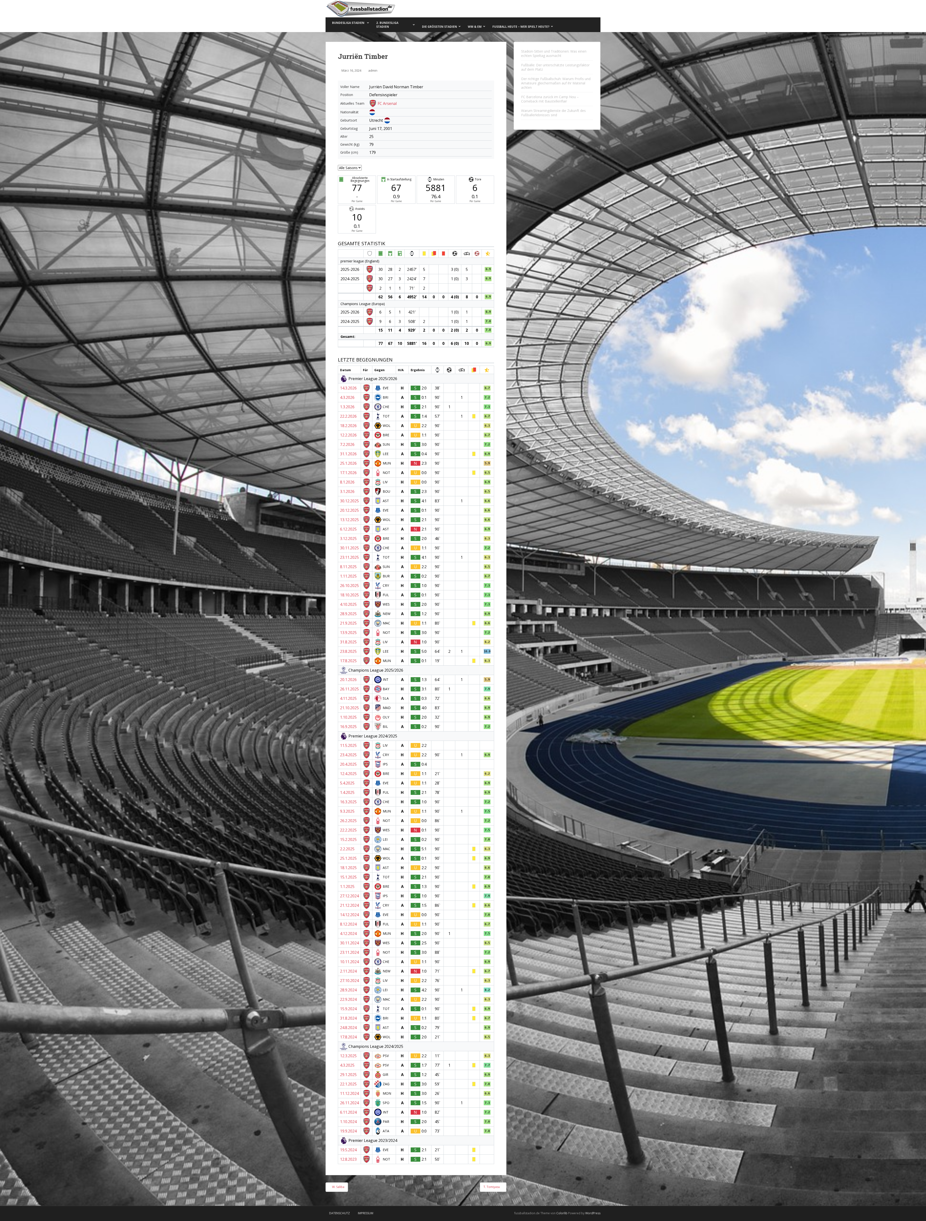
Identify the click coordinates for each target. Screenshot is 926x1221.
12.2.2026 (348, 435)
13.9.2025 (348, 632)
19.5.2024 (348, 1149)
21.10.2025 (349, 707)
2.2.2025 (347, 848)
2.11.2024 (348, 971)
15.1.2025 (348, 877)
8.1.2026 (347, 482)
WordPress (592, 1213)
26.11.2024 (349, 1102)
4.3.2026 (347, 397)
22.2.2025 (348, 830)
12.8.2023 (348, 1159)
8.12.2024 (348, 924)
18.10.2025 (349, 595)
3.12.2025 (348, 538)
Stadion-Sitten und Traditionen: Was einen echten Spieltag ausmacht (553, 53)
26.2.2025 (348, 820)
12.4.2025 (348, 773)
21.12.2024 (349, 905)
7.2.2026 (347, 444)
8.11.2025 (348, 566)
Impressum (365, 1213)
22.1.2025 (348, 1084)
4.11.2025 (348, 698)
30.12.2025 (349, 500)
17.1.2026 (348, 472)
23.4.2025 (348, 754)
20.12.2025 (349, 510)
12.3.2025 (348, 1055)
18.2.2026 (348, 425)
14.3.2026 (348, 388)
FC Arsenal (387, 103)
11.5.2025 (348, 745)
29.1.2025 (348, 1074)
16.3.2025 (348, 801)
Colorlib (561, 1213)
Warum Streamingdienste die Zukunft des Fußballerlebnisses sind (553, 112)
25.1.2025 (348, 858)
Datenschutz (339, 1213)
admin (372, 70)
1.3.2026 (347, 406)
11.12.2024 (349, 1093)
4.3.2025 (347, 1065)
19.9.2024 (348, 1131)
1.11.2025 (348, 576)
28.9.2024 (348, 990)
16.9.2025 (348, 726)
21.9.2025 (348, 623)
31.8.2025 (348, 642)
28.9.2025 (348, 613)
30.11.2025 (349, 548)
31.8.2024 (348, 1018)
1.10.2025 (348, 717)
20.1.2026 (348, 679)
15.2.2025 (348, 839)
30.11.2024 (349, 943)
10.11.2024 (349, 961)
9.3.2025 (347, 811)
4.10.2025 (348, 604)
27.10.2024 (349, 980)
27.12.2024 (349, 896)
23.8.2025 (348, 651)
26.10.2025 (349, 585)
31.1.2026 (348, 453)
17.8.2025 (348, 660)
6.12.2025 (348, 529)
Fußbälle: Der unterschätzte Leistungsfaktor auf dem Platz (555, 67)
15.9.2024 (348, 1008)
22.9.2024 (348, 999)
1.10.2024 (348, 1121)
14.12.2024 (349, 914)
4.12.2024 (348, 933)
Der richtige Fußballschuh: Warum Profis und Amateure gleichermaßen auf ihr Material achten (556, 83)
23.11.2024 (349, 952)
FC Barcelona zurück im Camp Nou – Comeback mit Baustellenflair (550, 99)
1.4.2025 (347, 792)
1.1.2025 (347, 886)
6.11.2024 (348, 1112)
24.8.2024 (348, 1027)
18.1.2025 (348, 867)
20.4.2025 (348, 764)
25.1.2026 (348, 463)
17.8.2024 (348, 1037)
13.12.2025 (349, 519)
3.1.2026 (347, 491)
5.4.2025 (347, 783)
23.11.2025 (349, 557)
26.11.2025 (349, 689)
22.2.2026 (348, 416)
